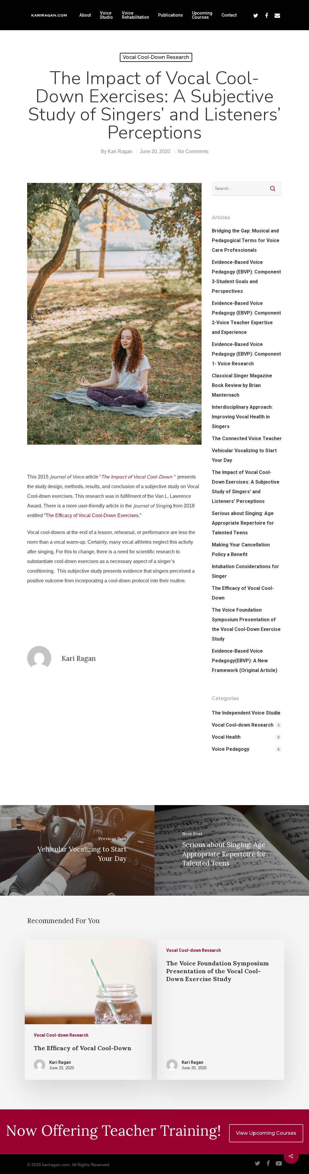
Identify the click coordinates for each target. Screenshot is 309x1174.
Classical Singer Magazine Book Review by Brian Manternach (242, 385)
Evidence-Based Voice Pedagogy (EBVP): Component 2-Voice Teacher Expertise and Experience (246, 317)
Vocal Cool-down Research (156, 57)
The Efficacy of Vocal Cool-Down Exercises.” (93, 515)
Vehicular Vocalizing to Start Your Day (244, 455)
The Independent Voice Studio (246, 713)
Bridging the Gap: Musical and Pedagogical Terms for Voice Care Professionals (245, 240)
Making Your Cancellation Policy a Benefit (241, 549)
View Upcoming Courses (266, 1133)
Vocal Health (226, 737)
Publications (170, 15)
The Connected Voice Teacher (247, 438)
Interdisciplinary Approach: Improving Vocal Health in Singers (242, 416)
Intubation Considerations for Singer (245, 571)
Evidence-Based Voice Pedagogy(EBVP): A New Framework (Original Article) (244, 660)
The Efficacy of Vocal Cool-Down (243, 593)
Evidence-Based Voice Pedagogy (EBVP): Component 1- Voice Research (246, 353)
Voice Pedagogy (230, 749)
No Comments (193, 151)
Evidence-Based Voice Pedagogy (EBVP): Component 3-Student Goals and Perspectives (246, 276)
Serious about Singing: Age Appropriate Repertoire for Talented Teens (243, 523)
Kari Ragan (120, 151)
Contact (229, 15)
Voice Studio (106, 15)
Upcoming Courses (202, 15)
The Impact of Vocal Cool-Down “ (138, 477)
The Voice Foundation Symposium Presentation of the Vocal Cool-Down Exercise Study (246, 624)
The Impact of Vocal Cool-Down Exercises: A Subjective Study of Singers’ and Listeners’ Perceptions (245, 486)
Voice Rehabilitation (135, 15)
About (85, 15)
